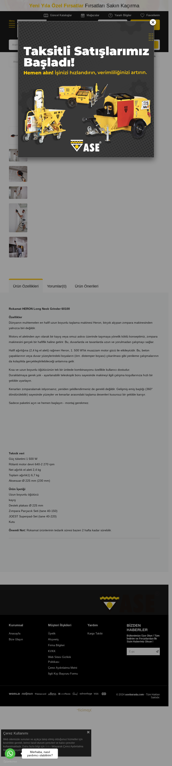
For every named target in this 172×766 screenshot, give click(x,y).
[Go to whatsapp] (10, 753)
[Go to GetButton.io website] (10, 761)
